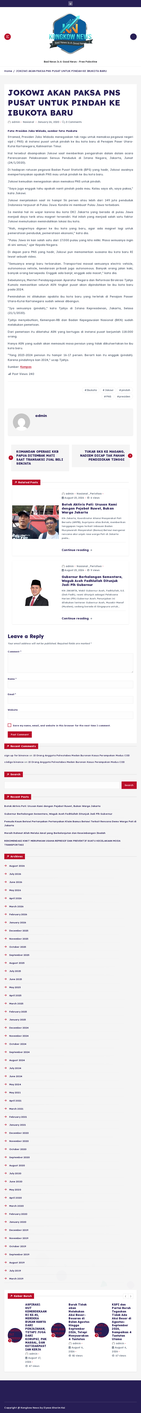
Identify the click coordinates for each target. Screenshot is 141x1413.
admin (16, 122)
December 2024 (19, 1027)
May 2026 (15, 890)
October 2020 (17, 1149)
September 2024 (19, 1052)
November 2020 (19, 1140)
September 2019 (19, 1254)
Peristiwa (96, 493)
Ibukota (92, 390)
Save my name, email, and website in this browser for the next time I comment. (62, 725)
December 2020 (19, 1132)
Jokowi (109, 390)
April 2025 (15, 995)
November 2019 (18, 1238)
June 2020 (15, 1181)
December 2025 (18, 930)
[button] (125, 1296)
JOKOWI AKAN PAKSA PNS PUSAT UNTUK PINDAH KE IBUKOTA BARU (61, 71)
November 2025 (18, 938)
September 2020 (19, 1157)
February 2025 (18, 1011)
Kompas (26, 367)
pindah (125, 390)
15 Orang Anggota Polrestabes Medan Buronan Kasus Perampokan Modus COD (81, 755)
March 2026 (16, 906)
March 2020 (16, 1205)
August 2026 (17, 865)
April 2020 (15, 1197)
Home (8, 71)
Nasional (28, 122)
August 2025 (17, 962)
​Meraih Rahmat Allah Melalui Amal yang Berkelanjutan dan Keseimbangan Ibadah (54, 832)
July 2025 (15, 970)
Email (12, 694)
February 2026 (18, 914)
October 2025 (17, 946)
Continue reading (76, 550)
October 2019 (17, 1246)
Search (15, 774)
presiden (124, 396)
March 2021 (16, 1108)
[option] (27, 1335)
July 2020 (15, 1173)
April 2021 (15, 1100)
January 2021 (17, 1124)
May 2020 (15, 1189)
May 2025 (15, 987)
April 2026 (15, 898)
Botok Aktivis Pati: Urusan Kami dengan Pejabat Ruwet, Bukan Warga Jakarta (52, 805)
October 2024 (17, 1043)
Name (12, 678)
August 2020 (17, 1165)
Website (13, 709)
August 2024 (17, 1060)
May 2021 (14, 1092)
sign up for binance (16, 755)
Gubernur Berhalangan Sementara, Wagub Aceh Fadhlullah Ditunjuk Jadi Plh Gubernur (58, 813)
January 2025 (17, 1019)
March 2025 (16, 1003)
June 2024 (15, 1076)
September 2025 (19, 954)
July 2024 (15, 1068)
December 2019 (18, 1229)
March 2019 (16, 1278)
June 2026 (15, 881)
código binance (14, 761)
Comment (14, 651)
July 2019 (15, 1270)
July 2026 (15, 873)
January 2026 (17, 922)
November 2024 (19, 1035)
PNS (108, 396)
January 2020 (17, 1221)
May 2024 (15, 1084)
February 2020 (18, 1213)
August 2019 (16, 1262)
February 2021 (18, 1116)
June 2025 (15, 979)
